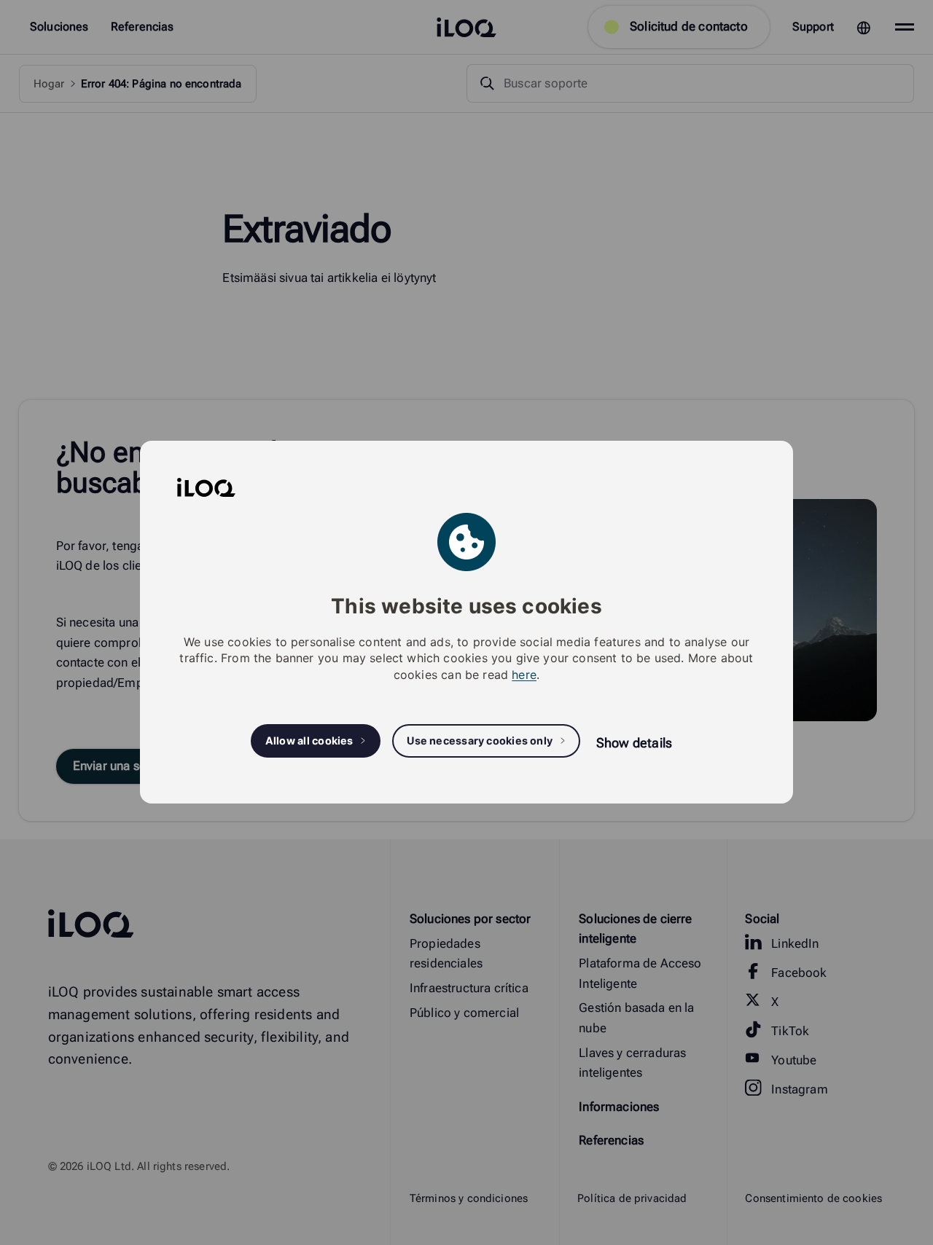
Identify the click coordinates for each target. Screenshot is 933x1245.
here (524, 674)
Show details (634, 742)
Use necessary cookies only (480, 741)
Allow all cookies (309, 741)
